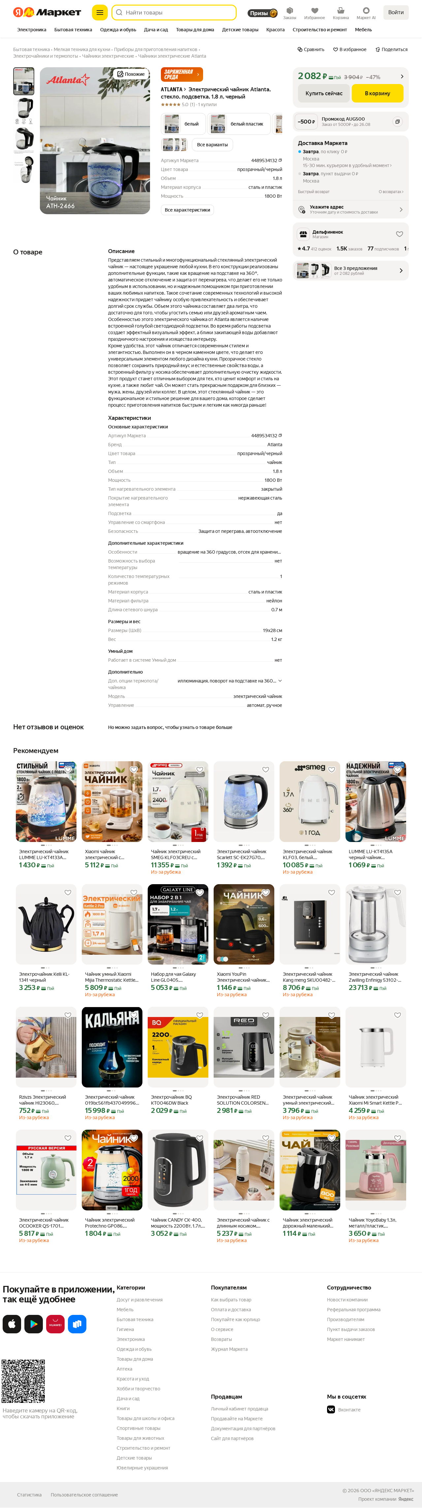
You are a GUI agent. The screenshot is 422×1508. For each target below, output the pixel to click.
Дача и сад (128, 1398)
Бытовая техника (135, 1319)
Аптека (124, 1369)
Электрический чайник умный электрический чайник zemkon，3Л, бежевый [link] (307, 1100)
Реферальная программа (353, 1309)
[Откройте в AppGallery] (55, 1332)
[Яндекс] (406, 1499)
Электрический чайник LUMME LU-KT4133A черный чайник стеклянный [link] (44, 854)
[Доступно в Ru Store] (77, 1332)
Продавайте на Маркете (237, 1418)
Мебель (125, 1309)
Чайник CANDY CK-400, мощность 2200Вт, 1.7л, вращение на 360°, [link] (176, 1223)
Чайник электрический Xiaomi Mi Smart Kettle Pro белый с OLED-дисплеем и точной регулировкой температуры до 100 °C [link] (376, 1100)
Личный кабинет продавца (239, 1408)
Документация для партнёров (243, 1428)
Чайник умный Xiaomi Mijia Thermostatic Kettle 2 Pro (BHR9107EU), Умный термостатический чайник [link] (112, 977)
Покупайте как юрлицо (235, 1319)
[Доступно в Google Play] (33, 1332)
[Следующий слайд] (139, 140)
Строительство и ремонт (143, 1448)
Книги (123, 1408)
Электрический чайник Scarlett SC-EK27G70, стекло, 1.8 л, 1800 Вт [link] (241, 854)
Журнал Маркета (229, 1349)
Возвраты (221, 1339)
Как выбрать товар (231, 1299)
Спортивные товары (139, 1428)
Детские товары (134, 1458)
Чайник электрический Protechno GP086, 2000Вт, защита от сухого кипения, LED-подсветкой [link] (110, 1223)
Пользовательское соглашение (84, 1494)
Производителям (345, 1319)
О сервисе (222, 1329)
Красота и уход (133, 1378)
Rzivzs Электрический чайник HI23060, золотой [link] (42, 1100)
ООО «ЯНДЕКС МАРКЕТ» (387, 1490)
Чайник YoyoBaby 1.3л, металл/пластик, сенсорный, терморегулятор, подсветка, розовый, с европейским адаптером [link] (375, 1223)
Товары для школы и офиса (145, 1418)
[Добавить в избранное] (68, 769)
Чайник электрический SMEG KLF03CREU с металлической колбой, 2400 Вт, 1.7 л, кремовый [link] (177, 854)
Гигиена (125, 1329)
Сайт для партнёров (232, 1438)
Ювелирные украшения (142, 1467)
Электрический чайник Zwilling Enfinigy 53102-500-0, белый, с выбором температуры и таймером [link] (376, 977)
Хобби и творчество (138, 1388)
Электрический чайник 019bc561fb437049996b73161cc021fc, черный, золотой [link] (112, 1100)
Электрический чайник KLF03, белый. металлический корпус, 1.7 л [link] (308, 854)
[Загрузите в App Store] (12, 1332)
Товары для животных (140, 1438)
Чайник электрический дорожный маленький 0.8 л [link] (307, 1223)
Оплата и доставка (231, 1309)
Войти (396, 12)
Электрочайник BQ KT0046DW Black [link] (171, 1100)
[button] (182, 74)
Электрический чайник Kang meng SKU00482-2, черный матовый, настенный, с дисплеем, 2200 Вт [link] (309, 977)
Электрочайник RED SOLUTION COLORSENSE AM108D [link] (244, 1100)
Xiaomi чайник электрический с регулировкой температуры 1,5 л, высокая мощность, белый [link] (106, 854)
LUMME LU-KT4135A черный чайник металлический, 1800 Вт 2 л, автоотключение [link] (375, 854)
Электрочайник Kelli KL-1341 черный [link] (44, 977)
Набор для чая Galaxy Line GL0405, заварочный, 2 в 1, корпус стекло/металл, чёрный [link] (176, 977)
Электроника (131, 1339)
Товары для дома (135, 1359)
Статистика (29, 1494)
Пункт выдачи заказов (351, 1329)
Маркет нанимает (346, 1339)
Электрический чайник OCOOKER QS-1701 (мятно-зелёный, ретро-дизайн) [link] (45, 1223)
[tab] (31, 30)
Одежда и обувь (134, 1349)
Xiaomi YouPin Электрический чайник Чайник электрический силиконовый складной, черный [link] (242, 977)
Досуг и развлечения (140, 1299)
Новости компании (347, 1299)
